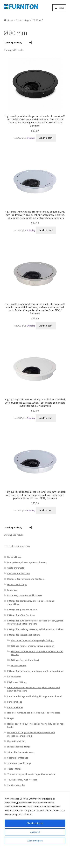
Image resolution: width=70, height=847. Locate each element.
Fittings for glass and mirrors (22, 609)
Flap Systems (14, 676)
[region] (35, 819)
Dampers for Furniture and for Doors (25, 578)
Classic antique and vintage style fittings (32, 640)
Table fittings (14, 768)
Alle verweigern (35, 840)
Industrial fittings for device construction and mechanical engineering (31, 734)
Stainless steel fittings (19, 763)
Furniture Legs (14, 701)
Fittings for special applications (23, 634)
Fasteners (12, 589)
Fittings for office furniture (21, 615)
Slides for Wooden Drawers (21, 752)
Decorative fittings (17, 584)
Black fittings (14, 556)
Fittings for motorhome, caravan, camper (32, 645)
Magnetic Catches (16, 741)
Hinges (10, 718)
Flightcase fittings (17, 682)
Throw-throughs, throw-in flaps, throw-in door (31, 774)
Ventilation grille (16, 785)
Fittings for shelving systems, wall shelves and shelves (35, 629)
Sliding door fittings (17, 757)
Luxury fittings (18, 665)
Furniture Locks (15, 707)
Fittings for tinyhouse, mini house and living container (35, 671)
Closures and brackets (18, 573)
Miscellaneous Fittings (18, 746)
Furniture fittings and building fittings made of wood (34, 696)
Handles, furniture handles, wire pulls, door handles (33, 712)
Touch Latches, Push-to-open (22, 779)
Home (10, 20)
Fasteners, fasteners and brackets (24, 595)
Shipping (31, 137)
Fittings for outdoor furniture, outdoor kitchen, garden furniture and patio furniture (35, 622)
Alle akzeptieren (35, 823)
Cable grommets (15, 567)
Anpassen (35, 831)
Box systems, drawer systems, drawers (27, 562)
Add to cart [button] (45, 137)
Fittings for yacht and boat (25, 660)
